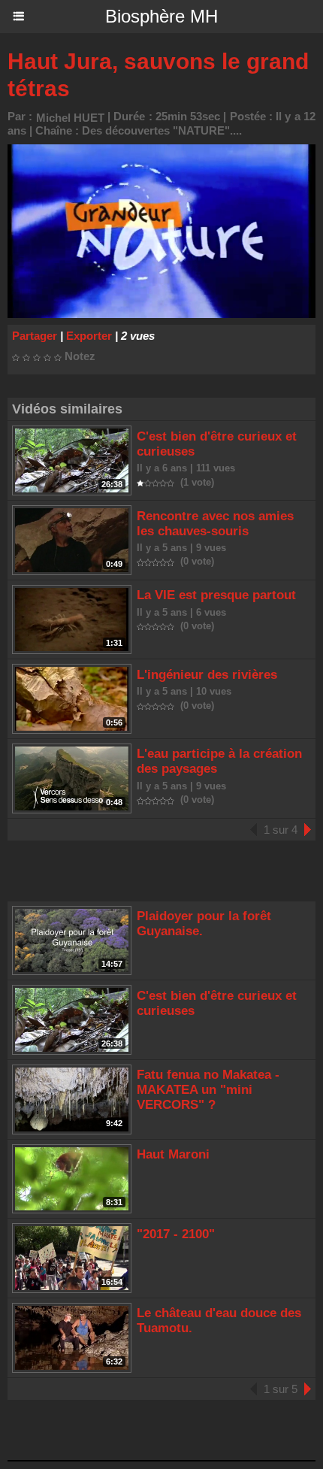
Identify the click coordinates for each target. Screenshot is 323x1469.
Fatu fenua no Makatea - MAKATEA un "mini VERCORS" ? (208, 1090)
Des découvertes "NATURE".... (162, 130)
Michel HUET (70, 117)
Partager (34, 335)
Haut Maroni (173, 1154)
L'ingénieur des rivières (207, 675)
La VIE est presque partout (216, 595)
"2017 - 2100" (176, 1234)
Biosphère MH (161, 16)
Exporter (89, 335)
